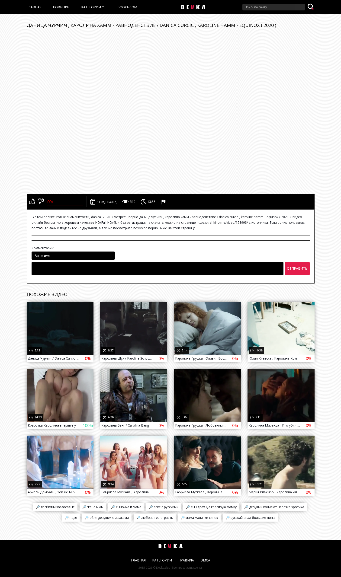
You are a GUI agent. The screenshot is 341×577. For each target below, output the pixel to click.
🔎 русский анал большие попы (250, 517)
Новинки (61, 7)
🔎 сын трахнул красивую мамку (211, 507)
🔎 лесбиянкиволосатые (55, 507)
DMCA (205, 560)
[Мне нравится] (32, 201)
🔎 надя (71, 517)
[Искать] (311, 7)
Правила (186, 560)
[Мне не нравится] (41, 201)
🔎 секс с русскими (163, 507)
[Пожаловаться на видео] (164, 202)
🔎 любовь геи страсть (154, 517)
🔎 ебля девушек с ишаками (107, 517)
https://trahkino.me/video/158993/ (222, 222)
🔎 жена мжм (92, 507)
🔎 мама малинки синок (199, 517)
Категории (91, 7)
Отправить (297, 268)
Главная (34, 7)
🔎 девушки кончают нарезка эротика (274, 507)
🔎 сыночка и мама (126, 507)
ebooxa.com (126, 7)
